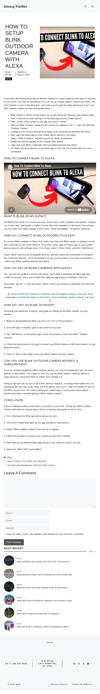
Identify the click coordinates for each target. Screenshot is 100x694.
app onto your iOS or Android (51, 321)
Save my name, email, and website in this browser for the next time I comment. (45, 534)
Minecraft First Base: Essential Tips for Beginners (38, 614)
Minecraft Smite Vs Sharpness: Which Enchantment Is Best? (43, 627)
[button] (85, 6)
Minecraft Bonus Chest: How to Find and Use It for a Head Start (44, 574)
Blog (9, 79)
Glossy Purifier (15, 6)
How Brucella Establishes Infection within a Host (31, 465)
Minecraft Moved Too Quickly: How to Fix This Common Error (43, 561)
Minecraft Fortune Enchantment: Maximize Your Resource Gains (44, 601)
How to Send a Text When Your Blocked (26, 461)
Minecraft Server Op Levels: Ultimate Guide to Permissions (42, 588)
